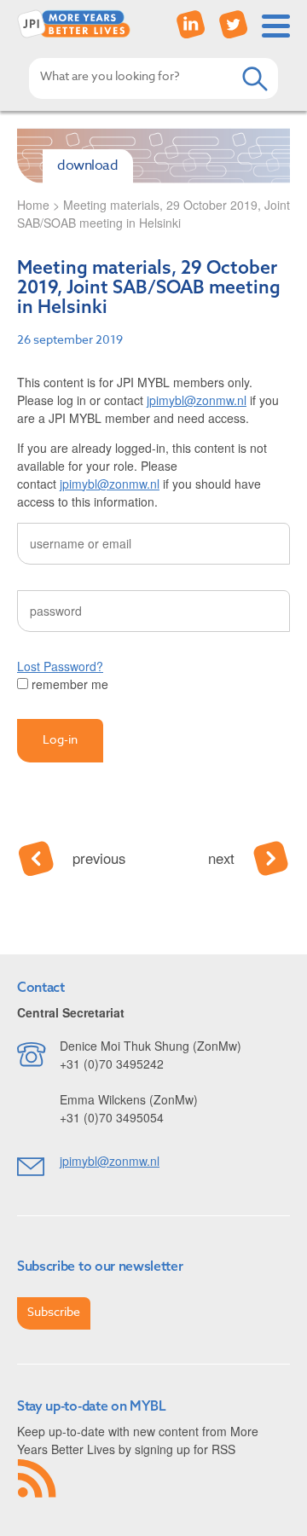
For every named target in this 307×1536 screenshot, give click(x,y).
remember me (68, 684)
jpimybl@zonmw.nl (196, 400)
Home (33, 204)
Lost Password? (60, 666)
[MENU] (276, 26)
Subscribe (53, 1311)
